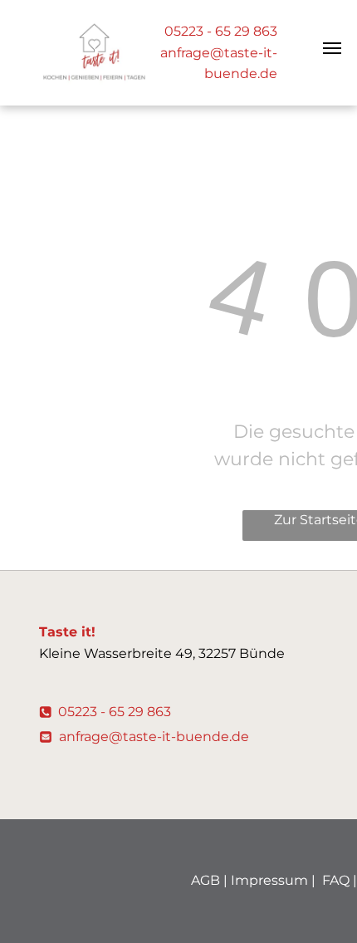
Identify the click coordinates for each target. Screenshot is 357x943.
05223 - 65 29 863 (220, 31)
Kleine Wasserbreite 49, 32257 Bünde (162, 653)
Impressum (269, 880)
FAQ (336, 880)
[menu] (332, 48)
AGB (205, 880)
